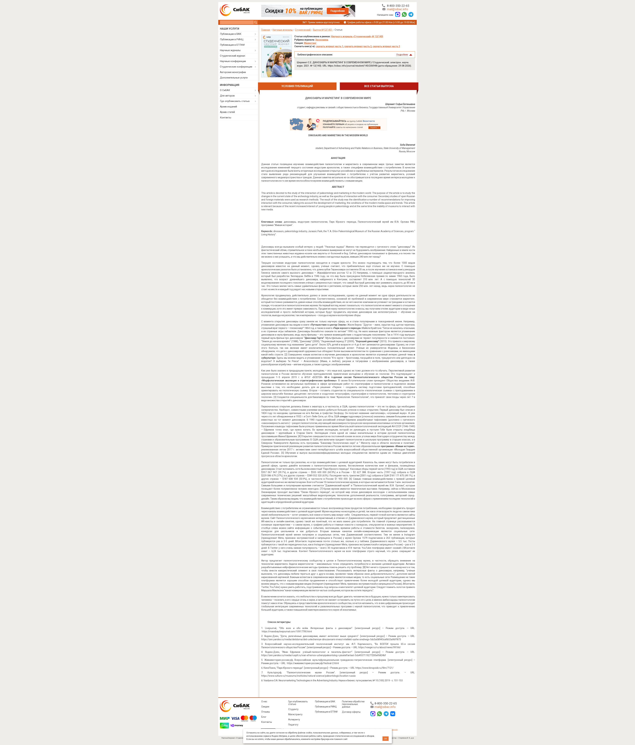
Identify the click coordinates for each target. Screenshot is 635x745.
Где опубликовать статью (235, 101)
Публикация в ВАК (325, 701)
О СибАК (225, 90)
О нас (264, 701)
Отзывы (265, 711)
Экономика (321, 39)
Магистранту (295, 714)
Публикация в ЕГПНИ (232, 44)
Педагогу (293, 724)
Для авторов (227, 95)
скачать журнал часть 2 (358, 46)
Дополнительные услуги (234, 77)
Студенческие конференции (236, 66)
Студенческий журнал (232, 55)
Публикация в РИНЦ (326, 706)
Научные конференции (233, 61)
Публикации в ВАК (230, 33)
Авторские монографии (233, 72)
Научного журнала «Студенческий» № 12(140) (357, 36)
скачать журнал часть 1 (329, 46)
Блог (263, 717)
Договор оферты (351, 712)
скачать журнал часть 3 (386, 46)
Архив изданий (228, 106)
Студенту (293, 709)
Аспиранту (294, 719)
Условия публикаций (297, 86)
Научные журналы (230, 50)
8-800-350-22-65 (398, 5)
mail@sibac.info (397, 9)
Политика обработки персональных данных (353, 704)
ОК (385, 738)
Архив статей (227, 112)
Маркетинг (310, 43)
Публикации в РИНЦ (231, 39)
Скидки (265, 706)
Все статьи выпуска (379, 86)
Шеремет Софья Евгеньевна (400, 104)
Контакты (225, 117)
